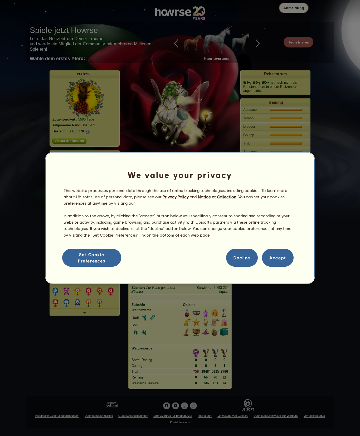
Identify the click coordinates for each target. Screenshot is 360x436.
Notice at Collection (217, 196)
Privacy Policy (176, 196)
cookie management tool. (160, 202)
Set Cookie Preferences (91, 257)
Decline (241, 257)
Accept (277, 257)
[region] (180, 218)
